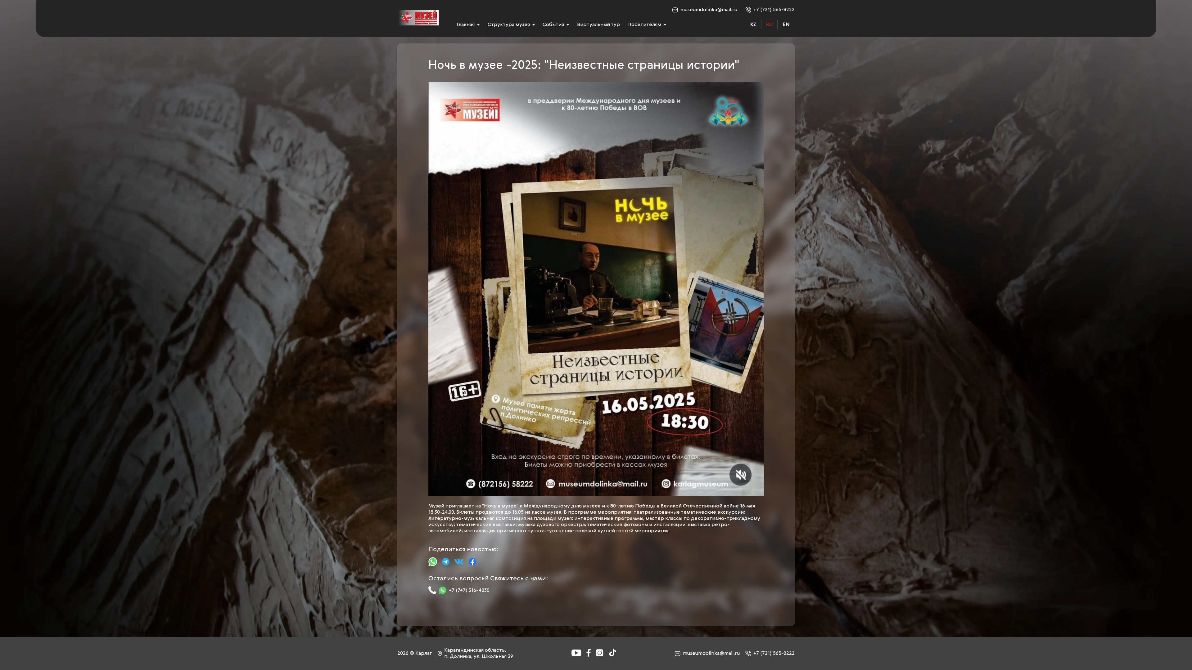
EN (786, 24)
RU (769, 24)
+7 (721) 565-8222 (774, 9)
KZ (753, 24)
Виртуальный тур (598, 24)
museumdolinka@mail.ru (708, 9)
